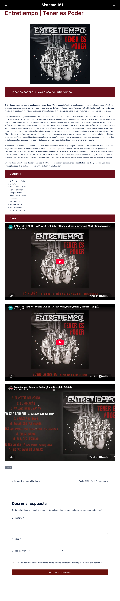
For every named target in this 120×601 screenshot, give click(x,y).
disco (8, 467)
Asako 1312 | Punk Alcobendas (92, 481)
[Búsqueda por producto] (6, 5)
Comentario (18, 518)
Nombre (16, 539)
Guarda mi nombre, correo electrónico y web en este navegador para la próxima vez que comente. (58, 563)
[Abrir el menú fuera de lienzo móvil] (114, 5)
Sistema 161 (52, 5)
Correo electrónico (21, 551)
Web (64, 551)
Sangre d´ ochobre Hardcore (27, 481)
